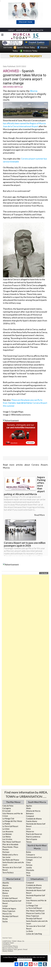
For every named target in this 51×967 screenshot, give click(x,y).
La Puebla (6, 824)
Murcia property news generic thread (14, 949)
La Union (5, 829)
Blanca (5, 893)
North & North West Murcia (37, 847)
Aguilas (29, 806)
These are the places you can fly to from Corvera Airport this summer (25, 403)
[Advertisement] (25, 680)
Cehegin (29, 860)
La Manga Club (8, 818)
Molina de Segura (9, 908)
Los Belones (7, 834)
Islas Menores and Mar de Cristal (12, 814)
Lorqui (4, 906)
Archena (5, 890)
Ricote (5, 919)
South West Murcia (37, 802)
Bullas (28, 852)
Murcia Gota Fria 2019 (10, 948)
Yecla (28, 875)
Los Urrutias (7, 839)
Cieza (28, 862)
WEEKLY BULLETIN (37, 30)
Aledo (28, 808)
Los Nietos (6, 837)
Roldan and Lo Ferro (10, 855)
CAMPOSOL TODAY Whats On (13, 941)
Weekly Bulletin (7, 951)
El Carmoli (6, 811)
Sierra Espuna (31, 839)
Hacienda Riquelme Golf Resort (11, 902)
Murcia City (7, 914)
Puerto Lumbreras (33, 837)
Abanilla (5, 883)
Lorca (28, 829)
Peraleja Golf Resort (10, 916)
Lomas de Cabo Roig (34, 934)
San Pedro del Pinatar (10, 860)
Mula (28, 873)
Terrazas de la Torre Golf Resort (11, 868)
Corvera (5, 896)
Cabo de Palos (7, 806)
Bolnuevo (30, 813)
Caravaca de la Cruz (34, 857)
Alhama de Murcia (33, 811)
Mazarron (30, 831)
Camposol (30, 816)
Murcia (33, 91)
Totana (29, 842)
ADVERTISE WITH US (22, 30)
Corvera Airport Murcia (10, 946)
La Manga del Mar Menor (12, 821)
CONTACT (11, 30)
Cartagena (6, 808)
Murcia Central (13, 879)
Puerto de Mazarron (34, 834)
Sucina (5, 921)
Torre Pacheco (8, 872)
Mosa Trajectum (8, 911)
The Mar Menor (13, 802)
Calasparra (30, 855)
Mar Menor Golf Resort (11, 842)
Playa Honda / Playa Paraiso (10, 848)
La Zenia (29, 931)
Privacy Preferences (25, 960)
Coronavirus (6, 944)
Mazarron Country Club (35, 913)
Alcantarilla (7, 888)
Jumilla (29, 867)
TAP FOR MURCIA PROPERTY (25, 56)
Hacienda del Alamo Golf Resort (35, 825)
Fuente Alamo (31, 821)
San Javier (6, 857)
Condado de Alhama (34, 819)
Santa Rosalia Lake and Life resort (13, 863)
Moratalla (30, 870)
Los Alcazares (7, 831)
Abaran (5, 885)
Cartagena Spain (8, 943)
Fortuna (29, 865)
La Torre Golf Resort (10, 826)
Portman (5, 852)
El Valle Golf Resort (10, 898)
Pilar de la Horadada (10, 844)
